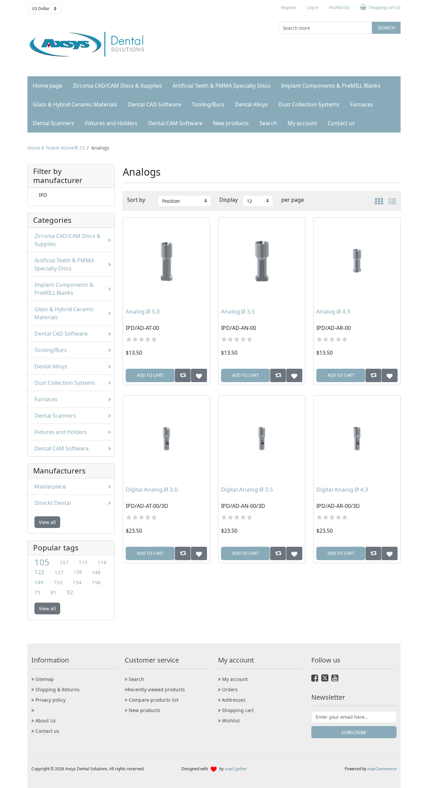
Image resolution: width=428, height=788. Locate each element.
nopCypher (236, 769)
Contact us (341, 123)
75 (37, 592)
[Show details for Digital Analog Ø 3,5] (261, 438)
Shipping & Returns (57, 689)
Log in (312, 7)
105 (41, 562)
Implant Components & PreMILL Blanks (331, 85)
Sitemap (44, 679)
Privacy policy (50, 700)
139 (78, 572)
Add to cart (150, 375)
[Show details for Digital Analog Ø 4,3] (357, 438)
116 (102, 562)
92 (70, 592)
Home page (47, 85)
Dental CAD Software (154, 104)
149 (38, 582)
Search (386, 27)
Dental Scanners (53, 123)
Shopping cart (237, 710)
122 (39, 572)
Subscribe (353, 732)
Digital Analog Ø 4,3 (342, 489)
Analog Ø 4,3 (333, 311)
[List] (392, 200)
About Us (45, 720)
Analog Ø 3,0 (143, 311)
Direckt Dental (52, 503)
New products (231, 123)
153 (58, 582)
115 (83, 562)
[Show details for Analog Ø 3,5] (261, 260)
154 (77, 582)
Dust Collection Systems (309, 104)
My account (302, 123)
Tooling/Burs (208, 104)
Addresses (233, 700)
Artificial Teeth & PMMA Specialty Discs (222, 85)
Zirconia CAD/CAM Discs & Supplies (117, 85)
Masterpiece (50, 486)
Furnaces (361, 104)
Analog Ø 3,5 (238, 311)
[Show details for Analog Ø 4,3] (357, 260)
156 (96, 582)
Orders (229, 689)
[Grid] (379, 200)
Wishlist (230, 720)
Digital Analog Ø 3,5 (247, 489)
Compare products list (153, 700)
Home (33, 148)
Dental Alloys (251, 104)
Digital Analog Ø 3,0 (152, 489)
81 (53, 592)
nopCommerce (382, 769)
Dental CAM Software (175, 123)
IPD (43, 194)
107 (64, 562)
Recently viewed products (156, 689)
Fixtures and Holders (111, 123)
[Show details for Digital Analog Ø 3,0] (166, 438)
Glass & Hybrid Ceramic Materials (75, 104)
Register (289, 7)
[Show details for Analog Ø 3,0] (166, 260)
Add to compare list (183, 375)
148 (96, 572)
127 (59, 572)
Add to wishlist (199, 375)
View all (47, 522)
